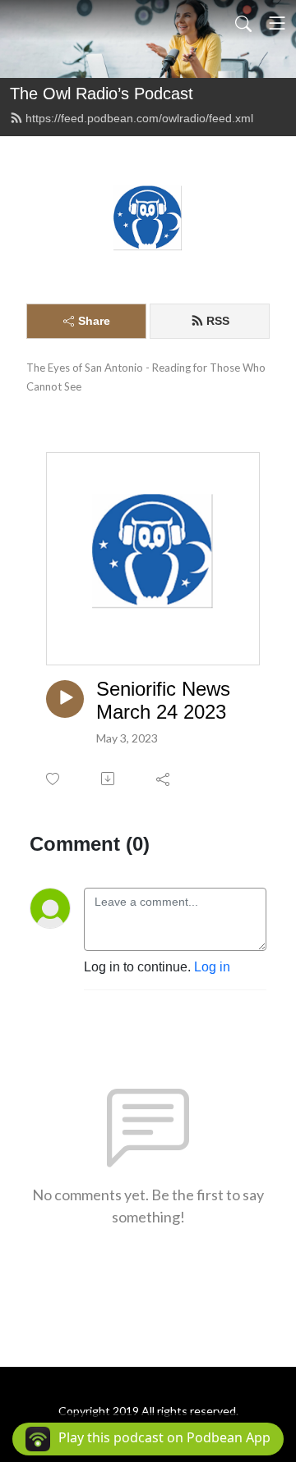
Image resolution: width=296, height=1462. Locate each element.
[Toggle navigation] (277, 23)
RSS (217, 320)
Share (94, 320)
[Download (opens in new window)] (108, 778)
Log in (212, 967)
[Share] (164, 779)
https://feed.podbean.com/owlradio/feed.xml (139, 118)
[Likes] (53, 779)
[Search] (243, 23)
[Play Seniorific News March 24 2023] (65, 699)
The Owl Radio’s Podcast (101, 94)
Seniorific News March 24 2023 (163, 701)
